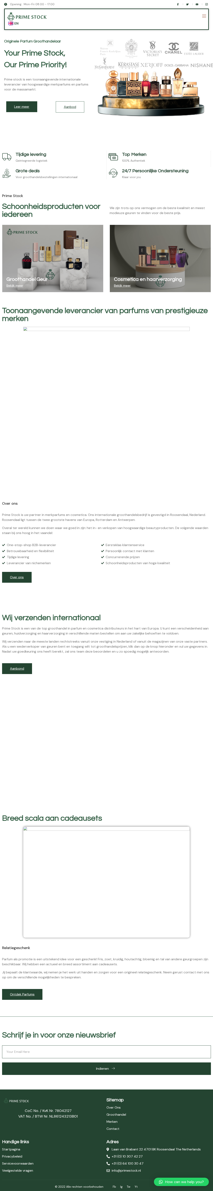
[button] (181, 1182)
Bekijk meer (14, 285)
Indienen (102, 1068)
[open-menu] (204, 17)
